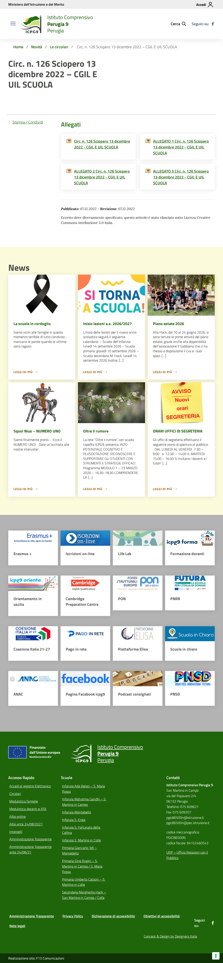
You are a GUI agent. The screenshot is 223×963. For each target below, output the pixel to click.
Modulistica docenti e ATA (27, 808)
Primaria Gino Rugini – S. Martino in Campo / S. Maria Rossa (82, 866)
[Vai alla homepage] (31, 24)
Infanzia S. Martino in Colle (81, 840)
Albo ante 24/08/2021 (26, 824)
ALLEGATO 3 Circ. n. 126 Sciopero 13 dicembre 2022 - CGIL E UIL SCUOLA (181, 177)
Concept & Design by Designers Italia (170, 936)
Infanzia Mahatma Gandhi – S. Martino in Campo (84, 801)
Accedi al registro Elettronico (30, 786)
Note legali (17, 925)
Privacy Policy (73, 916)
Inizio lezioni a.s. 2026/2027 (107, 324)
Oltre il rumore (95, 431)
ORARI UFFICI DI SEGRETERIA (178, 431)
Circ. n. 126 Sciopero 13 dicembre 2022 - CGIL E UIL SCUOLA (102, 144)
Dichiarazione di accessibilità (113, 916)
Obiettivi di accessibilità (162, 916)
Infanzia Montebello (76, 812)
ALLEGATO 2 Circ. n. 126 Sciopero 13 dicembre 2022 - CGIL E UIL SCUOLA (102, 177)
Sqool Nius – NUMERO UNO (37, 431)
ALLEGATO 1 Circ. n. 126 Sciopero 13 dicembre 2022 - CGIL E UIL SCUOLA (181, 147)
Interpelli (15, 831)
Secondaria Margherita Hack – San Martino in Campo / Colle (84, 895)
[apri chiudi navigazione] (13, 24)
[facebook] (213, 24)
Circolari (15, 793)
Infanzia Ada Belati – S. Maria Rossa (83, 788)
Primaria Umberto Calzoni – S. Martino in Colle (83, 882)
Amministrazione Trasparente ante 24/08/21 (30, 849)
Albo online (17, 816)
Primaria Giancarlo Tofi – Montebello (79, 850)
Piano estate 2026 (168, 324)
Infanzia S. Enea (73, 819)
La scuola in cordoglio (32, 324)
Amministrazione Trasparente (30, 839)
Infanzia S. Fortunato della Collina (81, 830)
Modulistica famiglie (23, 801)
